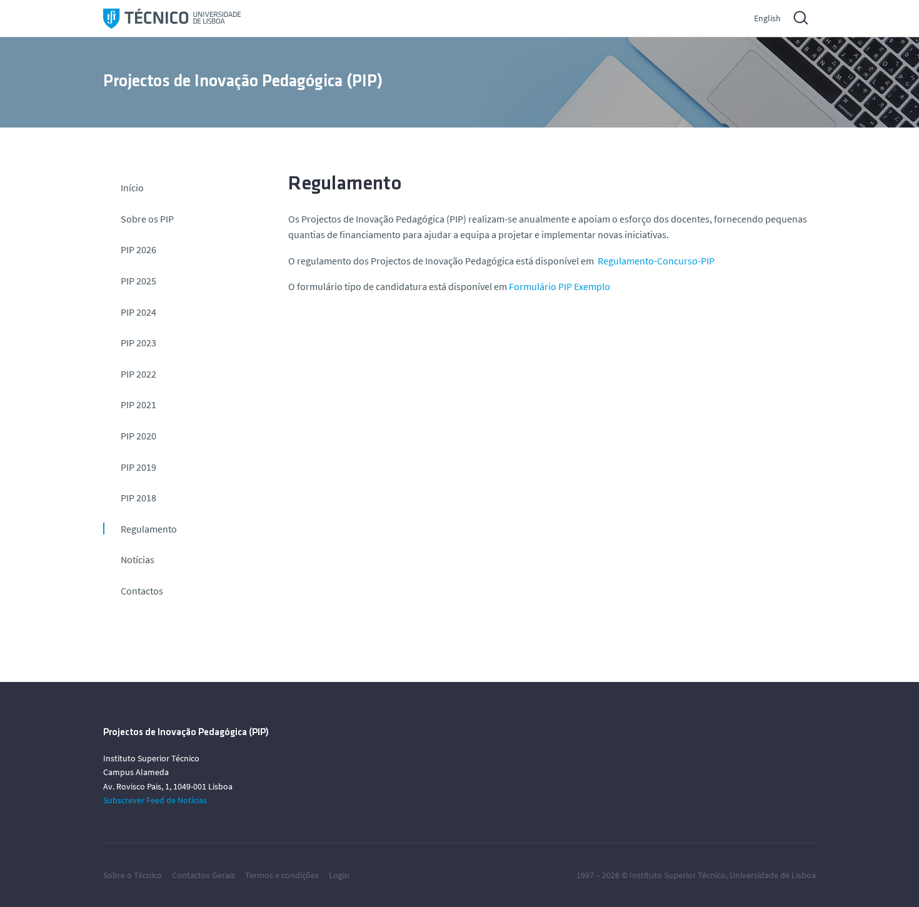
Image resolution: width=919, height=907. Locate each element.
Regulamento (149, 529)
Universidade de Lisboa (773, 875)
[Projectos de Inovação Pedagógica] (172, 18)
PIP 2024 (138, 312)
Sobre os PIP (147, 219)
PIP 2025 (138, 280)
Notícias (137, 559)
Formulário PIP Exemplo (559, 286)
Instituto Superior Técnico (678, 875)
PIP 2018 (138, 497)
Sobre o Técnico (132, 875)
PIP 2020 (138, 435)
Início (132, 187)
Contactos (142, 590)
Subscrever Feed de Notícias (155, 800)
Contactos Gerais (203, 875)
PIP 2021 (138, 404)
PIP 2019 (138, 467)
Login (339, 875)
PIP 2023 (138, 342)
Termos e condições (282, 875)
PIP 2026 (138, 249)
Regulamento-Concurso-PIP (656, 260)
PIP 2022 (138, 374)
